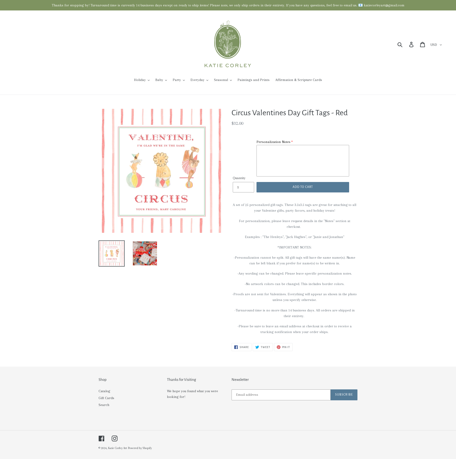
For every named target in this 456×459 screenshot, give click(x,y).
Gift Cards (106, 398)
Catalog (104, 391)
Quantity (239, 178)
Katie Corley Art (117, 448)
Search (104, 405)
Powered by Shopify (140, 448)
